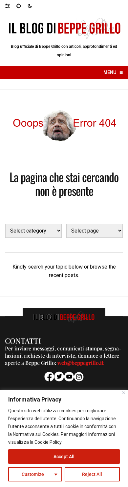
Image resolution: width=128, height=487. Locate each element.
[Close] (123, 392)
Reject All (92, 474)
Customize (33, 474)
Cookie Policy (48, 442)
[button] (10, 5)
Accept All (64, 456)
